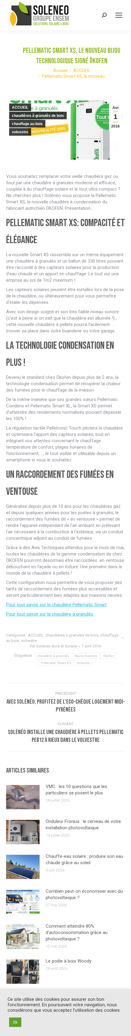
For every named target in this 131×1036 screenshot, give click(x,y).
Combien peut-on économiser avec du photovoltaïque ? (84, 894)
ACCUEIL (20, 107)
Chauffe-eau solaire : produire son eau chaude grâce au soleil (84, 859)
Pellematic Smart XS (56, 662)
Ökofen (108, 655)
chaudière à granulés (53, 655)
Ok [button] (15, 1022)
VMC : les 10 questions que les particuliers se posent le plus (76, 790)
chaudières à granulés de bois (38, 116)
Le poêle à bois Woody (68, 961)
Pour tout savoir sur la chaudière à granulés (50, 614)
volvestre (20, 132)
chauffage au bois (27, 124)
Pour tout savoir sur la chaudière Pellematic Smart (56, 604)
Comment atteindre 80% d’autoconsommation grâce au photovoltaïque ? (77, 932)
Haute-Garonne (86, 655)
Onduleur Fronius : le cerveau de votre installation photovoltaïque (83, 824)
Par (53, 646)
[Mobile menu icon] (119, 15)
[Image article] (23, 797)
